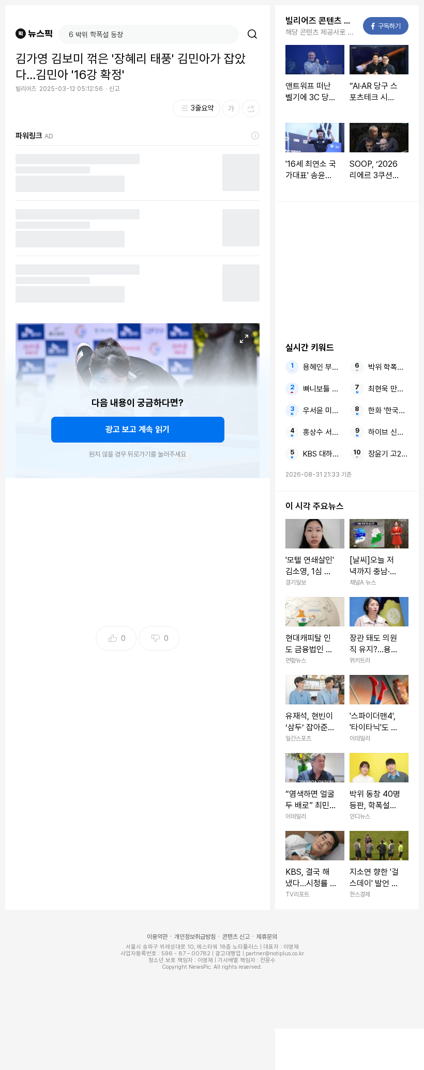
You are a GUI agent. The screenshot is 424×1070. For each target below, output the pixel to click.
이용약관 (157, 936)
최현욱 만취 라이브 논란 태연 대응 (388, 389)
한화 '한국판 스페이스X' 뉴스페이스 (388, 410)
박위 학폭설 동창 (388, 367)
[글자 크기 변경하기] (231, 108)
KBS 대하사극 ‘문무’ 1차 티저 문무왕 (323, 454)
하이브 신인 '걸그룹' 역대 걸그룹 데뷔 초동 (388, 432)
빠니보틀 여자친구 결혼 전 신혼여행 (323, 389)
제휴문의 (266, 936)
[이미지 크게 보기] (244, 338)
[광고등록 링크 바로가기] (255, 136)
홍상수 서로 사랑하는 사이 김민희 (323, 432)
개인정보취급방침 (195, 936)
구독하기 (386, 26)
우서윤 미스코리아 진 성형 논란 (323, 410)
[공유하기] (251, 108)
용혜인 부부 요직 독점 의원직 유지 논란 (323, 367)
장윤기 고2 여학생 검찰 (388, 454)
